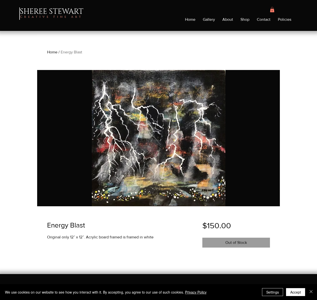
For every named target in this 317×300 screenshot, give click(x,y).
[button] (272, 9)
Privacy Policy (196, 292)
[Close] (311, 292)
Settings (272, 292)
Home (52, 52)
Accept (295, 292)
